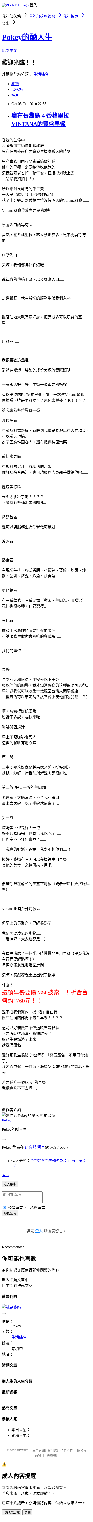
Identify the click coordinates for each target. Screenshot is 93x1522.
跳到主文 (9, 50)
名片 (15, 95)
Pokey (6, 1120)
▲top (6, 1175)
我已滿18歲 (12, 1512)
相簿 (15, 84)
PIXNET (22, 1450)
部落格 (17, 90)
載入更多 (10, 1184)
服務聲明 (52, 1455)
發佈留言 (10, 1213)
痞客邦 (30, 1147)
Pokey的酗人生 (27, 37)
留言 (41, 1147)
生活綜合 (41, 74)
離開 (27, 1512)
